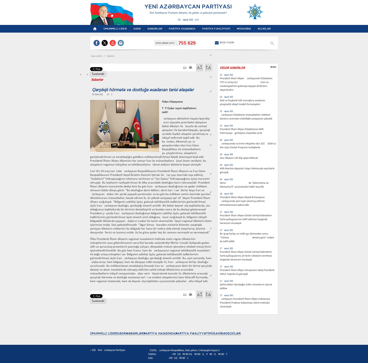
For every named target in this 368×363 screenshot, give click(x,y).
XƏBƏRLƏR (135, 333)
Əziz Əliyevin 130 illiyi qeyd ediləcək (239, 158)
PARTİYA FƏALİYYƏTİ (192, 333)
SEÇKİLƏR (233, 333)
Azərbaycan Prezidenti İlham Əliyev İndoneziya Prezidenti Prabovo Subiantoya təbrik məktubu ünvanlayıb (245, 303)
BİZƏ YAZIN (227, 42)
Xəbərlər (111, 56)
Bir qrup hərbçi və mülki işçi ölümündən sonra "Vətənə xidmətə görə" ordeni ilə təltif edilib (247, 237)
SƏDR (121, 333)
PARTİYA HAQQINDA (159, 333)
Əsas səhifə (97, 56)
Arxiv (273, 67)
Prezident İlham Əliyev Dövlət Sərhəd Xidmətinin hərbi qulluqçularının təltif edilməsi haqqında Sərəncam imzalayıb (246, 219)
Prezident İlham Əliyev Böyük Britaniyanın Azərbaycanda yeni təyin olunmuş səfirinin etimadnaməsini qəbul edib (242, 201)
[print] (190, 67)
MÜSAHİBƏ (217, 333)
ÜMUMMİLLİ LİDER (103, 333)
